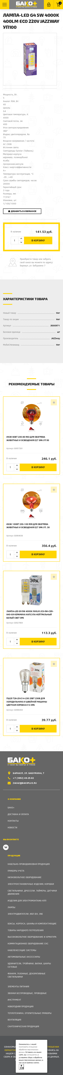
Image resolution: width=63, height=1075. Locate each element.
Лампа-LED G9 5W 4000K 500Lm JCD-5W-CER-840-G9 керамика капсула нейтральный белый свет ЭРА (29, 614)
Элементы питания (18, 986)
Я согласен (22, 1066)
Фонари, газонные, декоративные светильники (26, 975)
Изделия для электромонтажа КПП (27, 900)
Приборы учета (16, 870)
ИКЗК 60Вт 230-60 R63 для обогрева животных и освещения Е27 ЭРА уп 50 (27, 438)
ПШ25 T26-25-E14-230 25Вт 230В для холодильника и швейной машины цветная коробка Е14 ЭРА (26, 701)
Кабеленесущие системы (22, 950)
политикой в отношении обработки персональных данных (28, 1049)
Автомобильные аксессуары (24, 956)
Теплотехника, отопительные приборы (30, 1013)
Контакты (13, 820)
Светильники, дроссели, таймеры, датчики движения (32, 892)
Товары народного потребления (25, 930)
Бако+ (11, 807)
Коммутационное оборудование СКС (28, 943)
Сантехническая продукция (23, 1026)
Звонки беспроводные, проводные (27, 993)
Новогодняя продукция (20, 1006)
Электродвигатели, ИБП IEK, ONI (25, 913)
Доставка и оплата (18, 814)
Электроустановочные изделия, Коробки (31, 884)
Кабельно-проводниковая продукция (29, 864)
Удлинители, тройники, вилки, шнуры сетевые (29, 965)
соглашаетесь (32, 1055)
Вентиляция (14, 1019)
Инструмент (14, 999)
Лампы (11, 907)
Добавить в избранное (23, 211)
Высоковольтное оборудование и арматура (32, 936)
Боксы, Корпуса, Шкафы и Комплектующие (32, 923)
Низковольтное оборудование (24, 877)
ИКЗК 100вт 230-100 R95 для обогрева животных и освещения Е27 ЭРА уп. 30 (28, 526)
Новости (12, 827)
